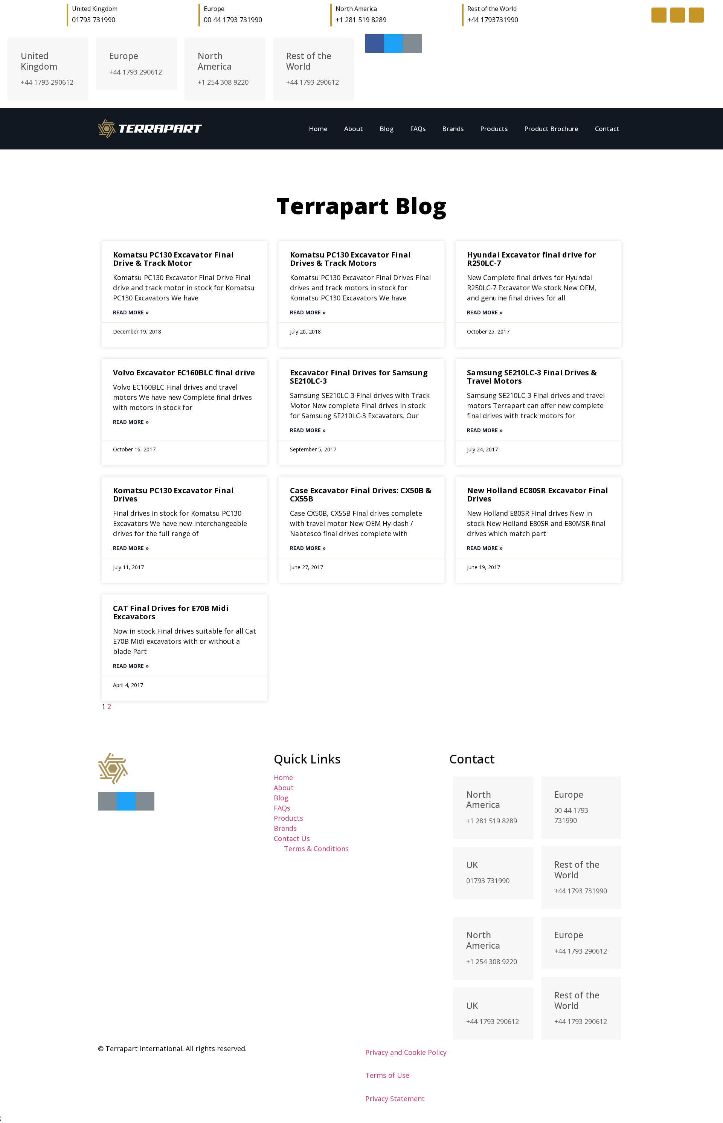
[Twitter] (677, 15)
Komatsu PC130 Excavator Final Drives (173, 494)
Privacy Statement (395, 1098)
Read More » (131, 312)
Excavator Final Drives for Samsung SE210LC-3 (359, 376)
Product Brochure (551, 128)
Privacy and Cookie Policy (406, 1052)
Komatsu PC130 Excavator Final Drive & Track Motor (173, 259)
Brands (453, 128)
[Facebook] (107, 801)
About (353, 128)
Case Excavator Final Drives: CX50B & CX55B (361, 494)
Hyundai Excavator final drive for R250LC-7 (531, 259)
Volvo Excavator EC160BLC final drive (184, 372)
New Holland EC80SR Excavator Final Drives (537, 494)
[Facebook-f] (659, 15)
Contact (607, 128)
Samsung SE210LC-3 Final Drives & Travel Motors (532, 376)
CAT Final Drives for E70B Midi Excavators (171, 612)
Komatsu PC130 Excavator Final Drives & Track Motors (350, 259)
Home (318, 128)
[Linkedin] (696, 15)
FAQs (418, 128)
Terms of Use (387, 1075)
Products (494, 128)
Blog (387, 128)
